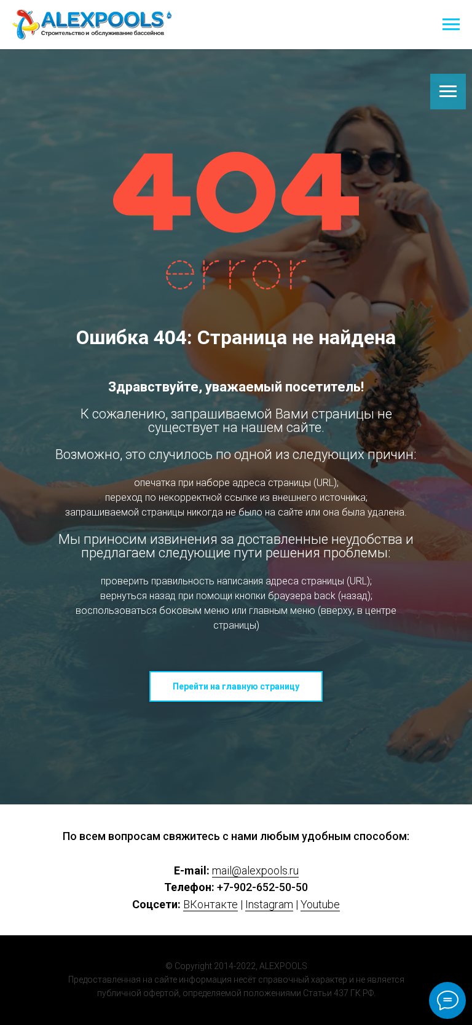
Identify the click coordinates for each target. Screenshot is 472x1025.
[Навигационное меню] (451, 24)
